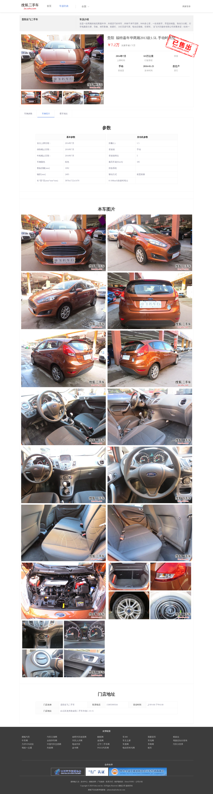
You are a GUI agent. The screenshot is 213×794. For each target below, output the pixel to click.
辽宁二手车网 (103, 744)
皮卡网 (75, 748)
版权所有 (129, 786)
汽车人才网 (77, 740)
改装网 (100, 740)
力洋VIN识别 (27, 744)
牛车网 (25, 740)
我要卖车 (152, 737)
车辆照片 (46, 114)
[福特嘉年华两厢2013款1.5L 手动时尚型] (62, 61)
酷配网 (100, 737)
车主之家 (127, 740)
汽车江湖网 (52, 737)
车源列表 (64, 6)
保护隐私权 (118, 782)
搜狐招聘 (92, 782)
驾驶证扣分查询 (180, 740)
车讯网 (151, 740)
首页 (49, 6)
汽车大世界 (178, 744)
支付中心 (84, 782)
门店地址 (106, 694)
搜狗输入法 (75, 782)
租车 (150, 748)
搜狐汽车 (26, 737)
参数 (106, 127)
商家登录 (186, 6)
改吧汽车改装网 (79, 737)
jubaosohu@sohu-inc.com (116, 790)
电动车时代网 (129, 748)
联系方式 (109, 782)
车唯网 (151, 744)
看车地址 (64, 114)
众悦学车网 (52, 740)
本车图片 (106, 209)
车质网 (126, 744)
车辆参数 (28, 114)
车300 (125, 737)
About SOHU (129, 782)
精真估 (176, 737)
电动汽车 (76, 744)
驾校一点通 (27, 748)
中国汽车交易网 (54, 744)
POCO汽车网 (103, 748)
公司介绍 (139, 782)
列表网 (50, 748)
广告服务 (101, 782)
